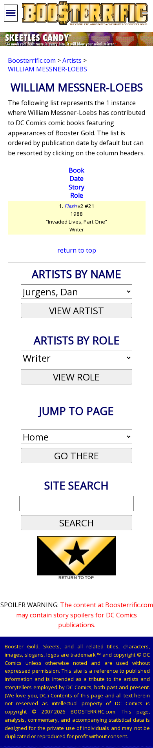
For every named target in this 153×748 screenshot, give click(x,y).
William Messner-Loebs (47, 69)
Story (76, 187)
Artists (72, 60)
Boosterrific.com (32, 60)
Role (76, 195)
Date (76, 178)
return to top (76, 250)
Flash (70, 205)
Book (76, 170)
